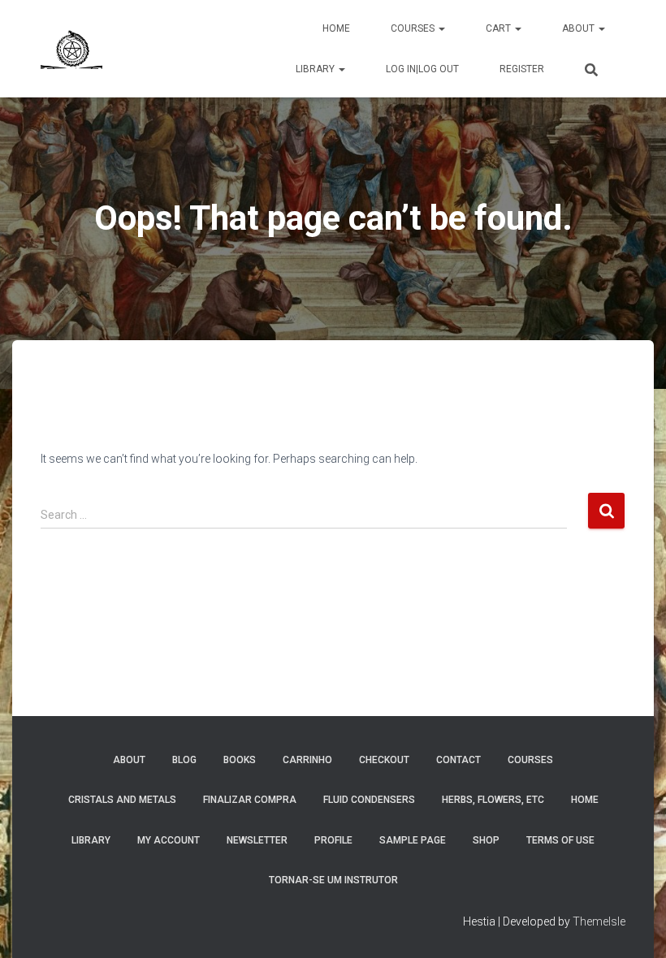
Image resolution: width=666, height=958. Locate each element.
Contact (458, 760)
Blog (184, 760)
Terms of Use (560, 840)
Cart (499, 28)
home (585, 799)
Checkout (384, 760)
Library (316, 69)
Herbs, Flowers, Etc (493, 799)
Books (239, 760)
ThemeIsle (599, 921)
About (579, 28)
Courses (414, 28)
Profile (333, 840)
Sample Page (412, 840)
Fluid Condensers (369, 799)
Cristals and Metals (122, 799)
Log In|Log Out (422, 69)
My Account (168, 840)
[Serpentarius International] (71, 48)
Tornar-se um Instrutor (333, 880)
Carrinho (307, 760)
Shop (486, 840)
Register (522, 69)
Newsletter (257, 840)
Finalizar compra (249, 799)
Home (336, 28)
